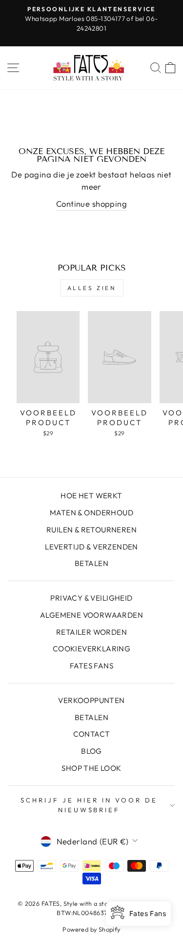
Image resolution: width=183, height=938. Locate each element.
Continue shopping (91, 203)
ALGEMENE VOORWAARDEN (91, 615)
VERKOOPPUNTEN (91, 700)
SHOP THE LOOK (91, 768)
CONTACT (91, 734)
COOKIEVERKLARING (92, 648)
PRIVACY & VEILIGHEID (91, 598)
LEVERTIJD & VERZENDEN (91, 546)
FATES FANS (91, 665)
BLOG (91, 751)
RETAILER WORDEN (91, 632)
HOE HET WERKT (91, 495)
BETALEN (91, 563)
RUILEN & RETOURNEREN (91, 529)
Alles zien (91, 288)
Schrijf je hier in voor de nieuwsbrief (88, 805)
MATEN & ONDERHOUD (91, 512)
